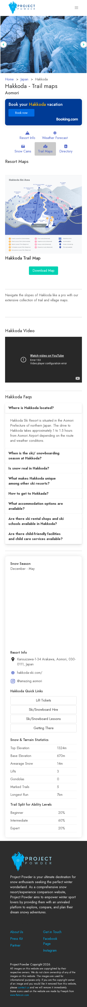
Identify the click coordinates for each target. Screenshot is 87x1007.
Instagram (50, 950)
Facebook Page (50, 941)
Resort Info (27, 137)
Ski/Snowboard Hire (43, 709)
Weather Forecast (55, 137)
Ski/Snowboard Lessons (43, 718)
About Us (16, 932)
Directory (65, 151)
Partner (15, 945)
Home (9, 79)
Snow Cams (23, 151)
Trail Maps (45, 151)
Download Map (43, 270)
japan (24, 79)
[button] (76, 7)
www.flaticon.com (19, 995)
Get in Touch (52, 932)
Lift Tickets (43, 700)
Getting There (44, 728)
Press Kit (16, 938)
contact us (23, 987)
